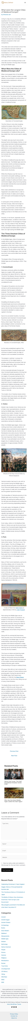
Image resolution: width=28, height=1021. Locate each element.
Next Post (14, 755)
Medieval (3, 933)
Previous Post (14, 751)
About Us (14, 1018)
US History (4, 971)
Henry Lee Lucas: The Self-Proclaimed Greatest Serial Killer (13, 783)
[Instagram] (14, 1007)
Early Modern (5, 930)
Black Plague (20, 677)
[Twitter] (12, 1007)
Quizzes (3, 955)
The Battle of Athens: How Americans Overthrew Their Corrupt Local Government (12, 900)
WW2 (2, 979)
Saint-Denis (19, 608)
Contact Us (14, 1016)
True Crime (4, 966)
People (3, 949)
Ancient (3, 917)
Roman (3, 963)
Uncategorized (5, 968)
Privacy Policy (14, 1014)
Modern (3, 941)
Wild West (4, 977)
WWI (2, 982)
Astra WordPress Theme (14, 1004)
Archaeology (5, 925)
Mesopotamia (5, 936)
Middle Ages (4, 938)
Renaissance (5, 960)
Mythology (4, 944)
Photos (3, 952)
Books (3, 928)
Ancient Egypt (5, 919)
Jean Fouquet (21, 609)
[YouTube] (16, 1007)
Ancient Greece (5, 922)
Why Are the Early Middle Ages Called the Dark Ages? (13, 800)
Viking (3, 974)
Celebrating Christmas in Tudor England (12, 884)
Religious (3, 958)
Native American (6, 947)
